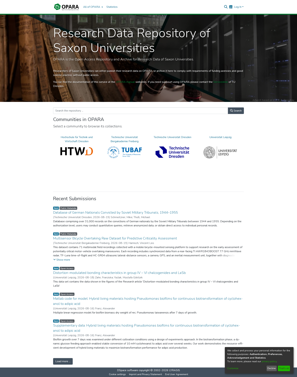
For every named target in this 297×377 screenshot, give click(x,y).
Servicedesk (220, 82)
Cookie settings (117, 374)
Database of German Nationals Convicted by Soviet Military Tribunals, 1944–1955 (115, 212)
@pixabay (288, 100)
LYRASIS (174, 370)
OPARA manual (125, 82)
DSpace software (127, 370)
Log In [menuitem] (237, 7)
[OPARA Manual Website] (231, 7)
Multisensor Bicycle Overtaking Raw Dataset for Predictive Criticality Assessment (115, 238)
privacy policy (269, 361)
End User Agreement (176, 374)
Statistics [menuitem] (112, 7)
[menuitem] (92, 7)
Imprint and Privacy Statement (145, 374)
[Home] (66, 6)
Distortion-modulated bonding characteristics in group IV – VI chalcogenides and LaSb (119, 272)
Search (237, 111)
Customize (232, 368)
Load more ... (62, 361)
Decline (271, 368)
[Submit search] (226, 7)
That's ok (284, 368)
